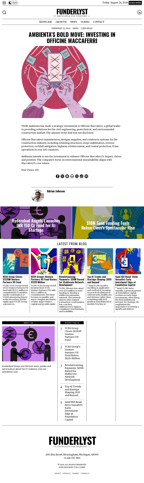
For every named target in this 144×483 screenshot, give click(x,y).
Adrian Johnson (56, 191)
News (76, 28)
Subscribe (135, 3)
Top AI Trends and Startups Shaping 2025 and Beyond (99, 279)
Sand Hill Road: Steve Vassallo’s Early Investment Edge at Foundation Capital (126, 280)
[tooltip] (139, 12)
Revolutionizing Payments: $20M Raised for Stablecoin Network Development (71, 280)
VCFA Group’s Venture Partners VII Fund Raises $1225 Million (44, 279)
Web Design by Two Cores (72, 467)
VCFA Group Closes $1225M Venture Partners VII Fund (12, 279)
